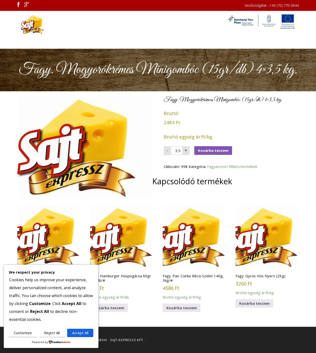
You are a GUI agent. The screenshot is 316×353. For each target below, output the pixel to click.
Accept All (80, 332)
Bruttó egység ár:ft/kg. (48, 286)
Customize (23, 332)
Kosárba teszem (213, 150)
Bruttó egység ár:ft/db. (120, 286)
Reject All (52, 332)
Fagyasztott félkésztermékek (232, 166)
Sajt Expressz (61, 24)
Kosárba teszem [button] (109, 307)
